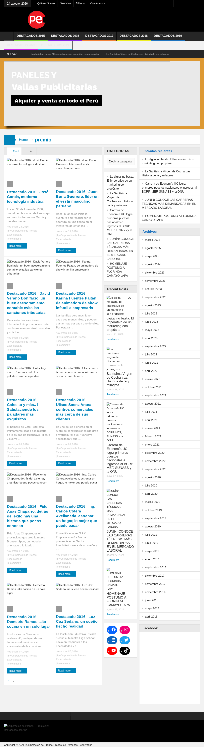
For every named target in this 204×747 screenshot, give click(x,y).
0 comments (14, 238)
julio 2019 (151, 534)
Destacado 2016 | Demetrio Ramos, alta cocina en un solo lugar (28, 622)
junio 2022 (151, 362)
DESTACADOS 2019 (168, 35)
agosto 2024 (153, 264)
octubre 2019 (153, 510)
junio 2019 (151, 542)
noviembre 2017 (155, 583)
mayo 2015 (152, 608)
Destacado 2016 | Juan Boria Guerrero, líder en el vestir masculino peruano (77, 199)
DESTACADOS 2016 (65, 35)
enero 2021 (152, 444)
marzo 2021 (152, 428)
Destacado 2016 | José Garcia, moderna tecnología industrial (27, 197)
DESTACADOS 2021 (55, 45)
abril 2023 (151, 338)
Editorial (80, 3)
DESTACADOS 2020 (21, 45)
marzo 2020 (152, 501)
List (30, 151)
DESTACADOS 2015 (31, 35)
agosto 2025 (153, 248)
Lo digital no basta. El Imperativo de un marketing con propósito (65, 54)
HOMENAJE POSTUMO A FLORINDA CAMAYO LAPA (117, 269)
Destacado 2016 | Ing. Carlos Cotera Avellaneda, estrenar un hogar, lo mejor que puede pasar (76, 516)
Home (23, 140)
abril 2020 (151, 493)
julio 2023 (151, 313)
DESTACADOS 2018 (134, 35)
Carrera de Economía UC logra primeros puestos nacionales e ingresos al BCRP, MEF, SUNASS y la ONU (119, 222)
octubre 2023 (153, 288)
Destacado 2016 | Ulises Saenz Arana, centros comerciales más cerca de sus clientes (74, 409)
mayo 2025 (152, 256)
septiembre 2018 (155, 567)
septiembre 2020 (155, 469)
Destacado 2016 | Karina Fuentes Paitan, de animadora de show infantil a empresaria (77, 300)
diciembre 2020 (155, 452)
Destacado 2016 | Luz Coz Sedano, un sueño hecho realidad (77, 621)
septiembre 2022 (155, 346)
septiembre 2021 (155, 395)
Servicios (65, 3)
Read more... (114, 339)
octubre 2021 (153, 387)
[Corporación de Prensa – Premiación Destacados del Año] (37, 19)
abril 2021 (151, 420)
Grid (15, 151)
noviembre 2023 (155, 280)
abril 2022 (151, 370)
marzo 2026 (152, 239)
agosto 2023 (153, 305)
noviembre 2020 (155, 461)
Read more (15, 245)
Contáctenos (97, 3)
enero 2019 (152, 559)
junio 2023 (151, 321)
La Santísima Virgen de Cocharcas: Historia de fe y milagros (137, 54)
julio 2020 (151, 485)
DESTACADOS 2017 (99, 35)
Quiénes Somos (46, 3)
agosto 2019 (153, 526)
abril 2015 (151, 616)
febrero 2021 (153, 436)
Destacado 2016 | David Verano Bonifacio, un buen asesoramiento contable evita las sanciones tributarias (28, 303)
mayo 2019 (152, 551)
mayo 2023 (152, 329)
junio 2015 (151, 600)
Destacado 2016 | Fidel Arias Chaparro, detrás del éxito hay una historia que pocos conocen (27, 516)
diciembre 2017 (155, 575)
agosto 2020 (153, 477)
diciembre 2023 (155, 272)
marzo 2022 (152, 379)
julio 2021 (151, 411)
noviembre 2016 (155, 592)
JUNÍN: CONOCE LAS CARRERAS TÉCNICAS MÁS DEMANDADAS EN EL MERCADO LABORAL (120, 249)
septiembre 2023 (155, 297)
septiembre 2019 (155, 518)
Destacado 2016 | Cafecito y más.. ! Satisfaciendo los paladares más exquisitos (23, 409)
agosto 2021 (153, 403)
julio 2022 (151, 354)
